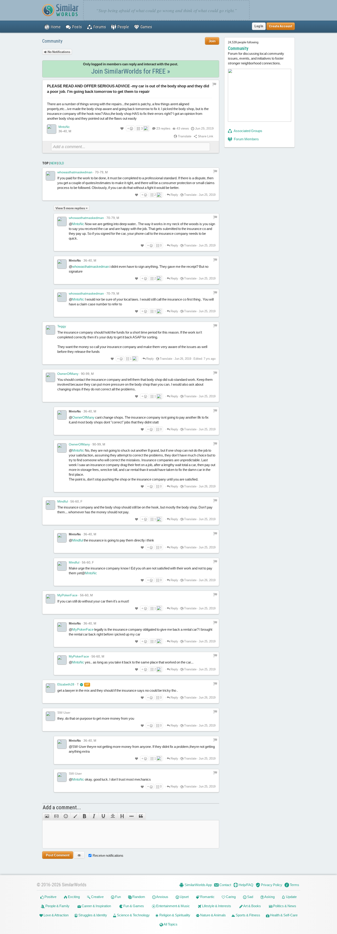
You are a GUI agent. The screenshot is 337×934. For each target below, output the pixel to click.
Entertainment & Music (172, 906)
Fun (117, 897)
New (53, 163)
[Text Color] (75, 816)
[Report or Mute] (214, 84)
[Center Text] (112, 816)
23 (163, 128)
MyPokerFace (67, 595)
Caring (230, 897)
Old (61, 163)
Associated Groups (247, 131)
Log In (258, 26)
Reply (174, 194)
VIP (87, 684)
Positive (50, 897)
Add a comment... (62, 807)
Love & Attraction (56, 915)
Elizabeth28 (65, 684)
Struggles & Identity (92, 915)
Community (52, 41)
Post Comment (57, 855)
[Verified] (81, 684)
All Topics (170, 924)
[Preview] (79, 855)
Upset (184, 897)
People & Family (57, 906)
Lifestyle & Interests (216, 906)
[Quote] (141, 816)
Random (138, 897)
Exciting (73, 897)
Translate (184, 136)
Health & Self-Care (283, 915)
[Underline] (103, 816)
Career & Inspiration (96, 906)
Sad (249, 897)
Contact (225, 885)
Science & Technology (133, 915)
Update (291, 897)
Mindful (62, 501)
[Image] (47, 816)
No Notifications (58, 52)
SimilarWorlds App (198, 885)
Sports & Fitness (247, 915)
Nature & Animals (212, 915)
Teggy (61, 326)
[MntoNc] (51, 129)
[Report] (215, 171)
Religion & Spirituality (174, 915)
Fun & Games (133, 906)
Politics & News (284, 906)
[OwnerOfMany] (50, 377)
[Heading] (122, 816)
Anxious (162, 897)
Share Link (205, 136)
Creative (97, 897)
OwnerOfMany (67, 374)
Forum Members (246, 139)
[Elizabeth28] (50, 688)
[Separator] (131, 816)
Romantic (207, 897)
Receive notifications (108, 855)
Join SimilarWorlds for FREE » (130, 71)
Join (212, 41)
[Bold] (84, 816)
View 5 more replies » (71, 208)
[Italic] (94, 816)
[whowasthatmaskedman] (50, 175)
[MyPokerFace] (50, 598)
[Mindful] (50, 505)
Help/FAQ (245, 885)
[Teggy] (50, 329)
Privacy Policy (271, 885)
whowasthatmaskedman (74, 172)
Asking (269, 897)
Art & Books (252, 906)
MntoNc (64, 127)
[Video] (56, 816)
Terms (294, 885)
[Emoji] (65, 816)
